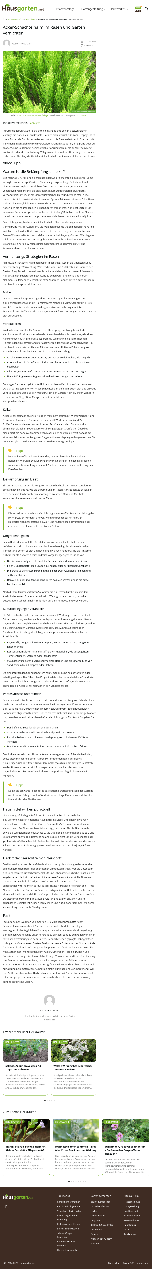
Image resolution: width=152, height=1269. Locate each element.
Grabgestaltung (131, 1206)
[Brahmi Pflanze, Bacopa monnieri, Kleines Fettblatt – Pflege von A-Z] (26, 1130)
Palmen (94, 1234)
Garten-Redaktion (22, 43)
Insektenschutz (131, 1211)
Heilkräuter (31, 19)
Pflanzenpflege (65, 9)
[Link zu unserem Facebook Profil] (6, 1206)
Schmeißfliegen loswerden (64, 1235)
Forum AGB (128, 1263)
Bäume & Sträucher (100, 1201)
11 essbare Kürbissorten (69, 1211)
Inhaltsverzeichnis (22, 123)
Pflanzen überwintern (101, 1238)
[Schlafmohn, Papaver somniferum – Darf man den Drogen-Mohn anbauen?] (125, 1130)
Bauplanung (130, 1225)
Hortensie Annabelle (67, 1250)
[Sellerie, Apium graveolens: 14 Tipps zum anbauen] (25, 1050)
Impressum (142, 1263)
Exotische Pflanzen (100, 1206)
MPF (19, 115)
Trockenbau (130, 1234)
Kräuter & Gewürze (16, 19)
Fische (94, 1211)
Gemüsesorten (98, 1215)
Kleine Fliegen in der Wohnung (67, 1217)
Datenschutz (114, 1263)
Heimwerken (118, 9)
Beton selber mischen (68, 1228)
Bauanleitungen (132, 1215)
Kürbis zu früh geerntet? (69, 1206)
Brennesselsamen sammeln (66, 1243)
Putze (126, 1229)
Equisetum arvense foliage (35, 115)
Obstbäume (96, 1229)
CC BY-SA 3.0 (83, 115)
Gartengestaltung (92, 9)
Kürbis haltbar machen (68, 1201)
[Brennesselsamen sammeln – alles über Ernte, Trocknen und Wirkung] (76, 1130)
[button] (76, 9)
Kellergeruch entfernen (68, 1224)
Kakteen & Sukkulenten (102, 1225)
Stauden (95, 1243)
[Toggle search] (146, 9)
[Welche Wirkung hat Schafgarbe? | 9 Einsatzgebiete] (73, 1050)
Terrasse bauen (132, 1220)
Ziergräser (96, 1220)
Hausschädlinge (132, 1201)
